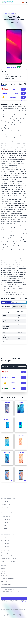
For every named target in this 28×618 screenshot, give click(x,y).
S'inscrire (14, 598)
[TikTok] (11, 614)
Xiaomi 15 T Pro (5, 504)
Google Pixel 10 (5, 507)
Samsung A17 (4, 501)
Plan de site (4, 581)
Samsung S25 (5, 546)
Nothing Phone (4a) (6, 513)
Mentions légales (5, 571)
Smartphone (7, 13)
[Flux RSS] (23, 614)
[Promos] (23, 2)
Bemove (10, 611)
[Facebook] (7, 614)
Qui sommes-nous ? (6, 584)
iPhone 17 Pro (5, 522)
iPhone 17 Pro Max (6, 519)
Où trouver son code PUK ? (8, 561)
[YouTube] (14, 614)
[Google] (4, 614)
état (14, 366)
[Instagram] (20, 614)
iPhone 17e (4, 528)
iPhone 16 (3, 531)
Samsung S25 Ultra (6, 543)
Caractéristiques (6, 306)
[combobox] (18, 302)
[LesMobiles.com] (7, 2)
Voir (23, 89)
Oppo (12, 13)
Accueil (2, 13)
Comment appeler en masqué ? (9, 553)
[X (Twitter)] (17, 614)
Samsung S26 (5, 540)
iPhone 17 (3, 525)
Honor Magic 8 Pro (6, 510)
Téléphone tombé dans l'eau (8, 555)
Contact (3, 568)
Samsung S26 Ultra (6, 537)
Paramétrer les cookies (7, 578)
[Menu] (26, 2)
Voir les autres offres (21, 101)
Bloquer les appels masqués (8, 558)
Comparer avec (5, 302)
